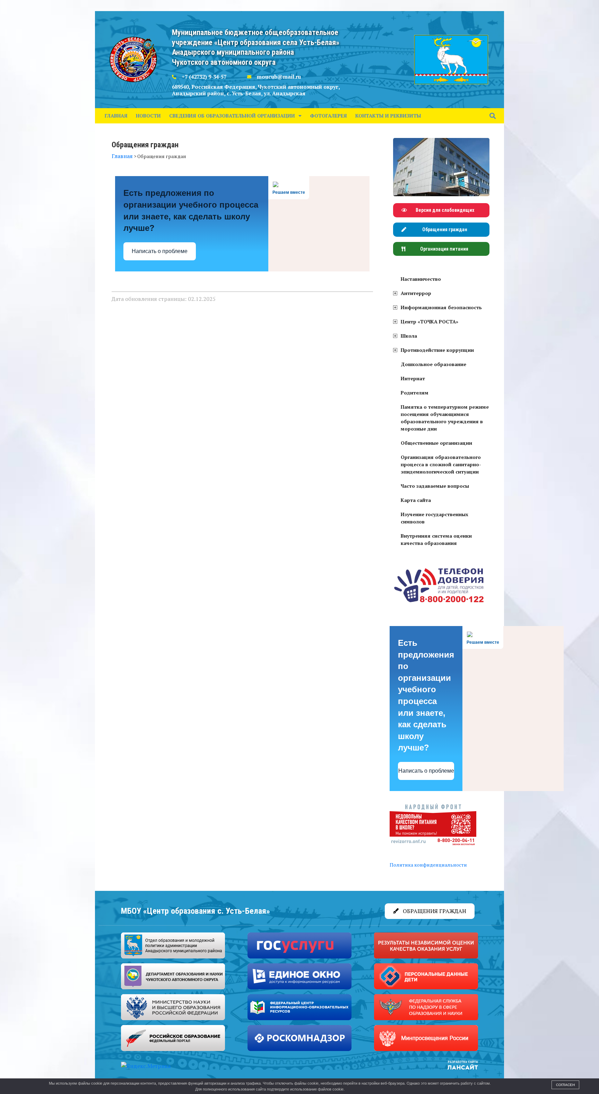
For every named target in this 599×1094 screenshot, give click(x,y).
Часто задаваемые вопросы (435, 486)
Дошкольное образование (433, 364)
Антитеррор (416, 293)
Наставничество (421, 279)
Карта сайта (416, 500)
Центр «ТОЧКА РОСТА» (429, 321)
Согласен (565, 1085)
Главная (116, 115)
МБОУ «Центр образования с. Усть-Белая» (195, 911)
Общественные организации (436, 443)
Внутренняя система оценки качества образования (436, 539)
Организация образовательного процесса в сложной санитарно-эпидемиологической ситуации (441, 464)
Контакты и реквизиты (388, 115)
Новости (148, 115)
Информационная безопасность (441, 307)
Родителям (414, 392)
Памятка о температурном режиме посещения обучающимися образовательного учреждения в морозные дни (445, 417)
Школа (409, 335)
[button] (492, 115)
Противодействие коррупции (437, 350)
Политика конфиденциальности (428, 864)
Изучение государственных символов (434, 518)
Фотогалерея (328, 115)
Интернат (413, 378)
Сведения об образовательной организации (232, 115)
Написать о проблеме (160, 251)
